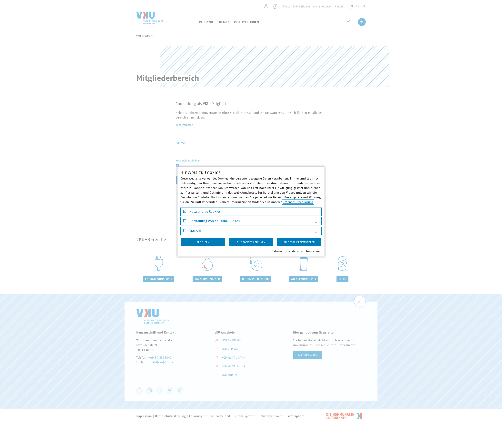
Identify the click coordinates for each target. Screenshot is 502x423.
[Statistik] (184, 231)
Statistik (195, 231)
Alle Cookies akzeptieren (299, 242)
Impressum (314, 251)
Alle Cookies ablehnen (251, 242)
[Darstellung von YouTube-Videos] (184, 221)
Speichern (203, 242)
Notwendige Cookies (204, 211)
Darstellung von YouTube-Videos (214, 221)
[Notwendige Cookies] (184, 212)
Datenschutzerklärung (298, 201)
